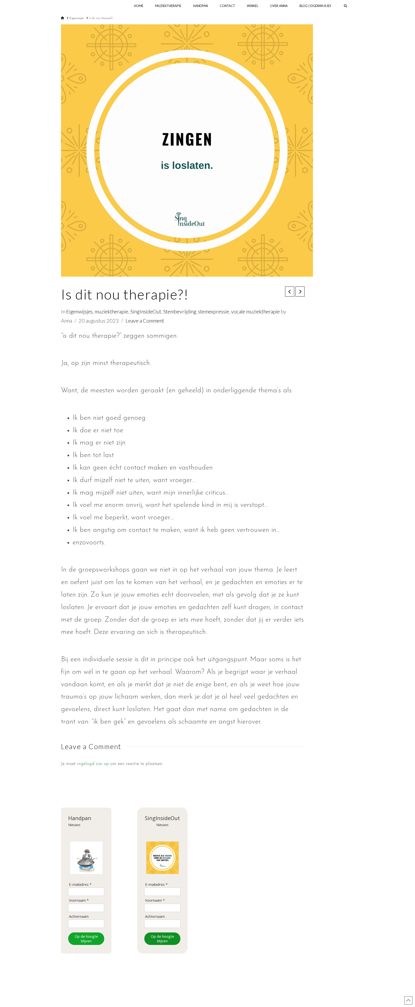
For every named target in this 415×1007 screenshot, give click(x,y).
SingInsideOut (145, 311)
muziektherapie (111, 311)
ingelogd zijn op (93, 764)
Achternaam (79, 916)
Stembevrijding (179, 311)
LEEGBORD (231, 988)
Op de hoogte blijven (86, 938)
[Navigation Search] (345, 6)
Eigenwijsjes (79, 311)
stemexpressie (213, 311)
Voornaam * (79, 900)
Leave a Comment (145, 321)
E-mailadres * (80, 884)
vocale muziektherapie (255, 311)
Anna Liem (80, 5)
